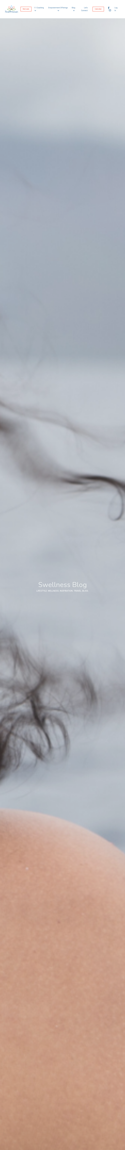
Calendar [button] (98, 9)
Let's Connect (84, 9)
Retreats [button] (26, 9)
